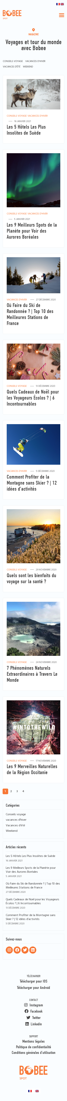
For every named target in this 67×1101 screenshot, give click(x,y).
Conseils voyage (13, 61)
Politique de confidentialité (33, 1047)
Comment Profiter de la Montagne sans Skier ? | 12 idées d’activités (30, 917)
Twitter (36, 1017)
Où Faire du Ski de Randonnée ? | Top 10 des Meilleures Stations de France (33, 886)
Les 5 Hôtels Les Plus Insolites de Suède (30, 856)
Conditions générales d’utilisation (33, 1052)
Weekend (28, 66)
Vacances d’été (11, 66)
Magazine (33, 34)
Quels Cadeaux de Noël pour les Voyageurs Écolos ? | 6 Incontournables (32, 902)
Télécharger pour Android (33, 987)
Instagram (36, 1005)
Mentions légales (33, 1041)
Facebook (35, 1011)
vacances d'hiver (35, 61)
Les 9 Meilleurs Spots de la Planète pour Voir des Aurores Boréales (31, 870)
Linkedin (36, 1024)
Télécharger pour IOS (33, 981)
